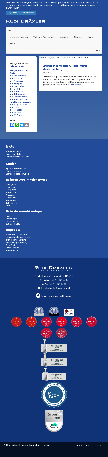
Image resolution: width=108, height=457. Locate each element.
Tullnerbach (11, 203)
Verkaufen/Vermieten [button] (45, 37)
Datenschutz (83, 445)
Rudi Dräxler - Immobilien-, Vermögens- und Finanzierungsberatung (54, 21)
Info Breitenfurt (17, 91)
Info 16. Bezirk (16, 112)
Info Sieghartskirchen (19, 104)
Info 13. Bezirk (16, 107)
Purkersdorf (11, 197)
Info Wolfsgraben (18, 75)
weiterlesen (76, 84)
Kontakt (91, 37)
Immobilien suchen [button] (20, 37)
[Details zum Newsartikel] (70, 57)
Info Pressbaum (17, 81)
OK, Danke (12, 12)
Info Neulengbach (18, 86)
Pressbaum (11, 195)
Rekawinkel (11, 200)
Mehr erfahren (27, 12)
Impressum (99, 445)
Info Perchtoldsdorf (19, 96)
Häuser (9, 216)
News (12, 43)
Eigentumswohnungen (16, 168)
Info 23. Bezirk (16, 115)
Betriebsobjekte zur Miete (17, 156)
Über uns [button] (80, 37)
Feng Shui (10, 245)
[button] (98, 50)
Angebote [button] (64, 37)
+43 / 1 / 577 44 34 (59, 280)
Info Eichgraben (17, 83)
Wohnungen (11, 218)
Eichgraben (11, 189)
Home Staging (12, 247)
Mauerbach (11, 192)
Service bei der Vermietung (18, 237)
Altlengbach (11, 184)
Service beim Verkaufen (17, 234)
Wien (8, 205)
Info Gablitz (15, 89)
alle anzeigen (17, 66)
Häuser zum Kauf (14, 171)
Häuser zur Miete (13, 154)
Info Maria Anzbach (19, 99)
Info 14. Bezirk (16, 110)
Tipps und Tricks (13, 250)
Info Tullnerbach (17, 94)
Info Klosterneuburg (20, 102)
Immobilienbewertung (16, 240)
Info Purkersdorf (17, 78)
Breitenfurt (11, 187)
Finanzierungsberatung (16, 242)
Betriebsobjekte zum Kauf (18, 174)
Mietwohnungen (13, 151)
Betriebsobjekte (13, 224)
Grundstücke (12, 221)
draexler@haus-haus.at (59, 288)
